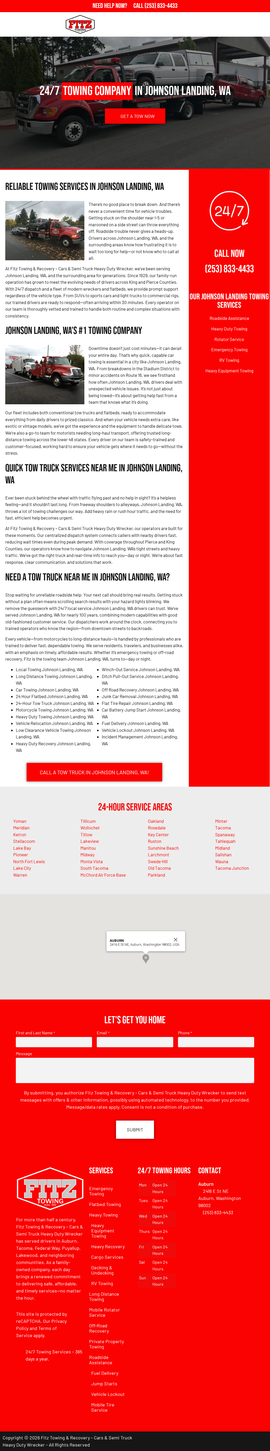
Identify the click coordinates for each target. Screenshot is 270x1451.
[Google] (246, 1441)
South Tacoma (94, 868)
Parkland (156, 874)
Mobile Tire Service (102, 1407)
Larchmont (158, 854)
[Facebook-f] (231, 1441)
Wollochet (90, 827)
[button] (145, 959)
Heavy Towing (103, 1215)
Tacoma (223, 827)
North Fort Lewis (29, 861)
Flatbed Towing (105, 1204)
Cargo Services (107, 1257)
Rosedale (157, 827)
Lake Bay (22, 848)
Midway (87, 854)
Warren (20, 874)
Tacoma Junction (232, 868)
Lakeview (89, 841)
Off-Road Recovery (99, 1328)
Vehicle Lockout (108, 1394)
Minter (221, 821)
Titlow (86, 834)
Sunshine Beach (163, 848)
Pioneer (20, 854)
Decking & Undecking (102, 1270)
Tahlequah (225, 841)
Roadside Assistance (229, 318)
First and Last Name (35, 1033)
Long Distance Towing (104, 1296)
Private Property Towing (106, 1343)
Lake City (22, 868)
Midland (222, 848)
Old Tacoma (159, 868)
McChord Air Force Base (103, 874)
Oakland (156, 821)
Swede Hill (158, 861)
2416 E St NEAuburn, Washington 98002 (219, 1198)
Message (24, 1053)
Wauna (221, 861)
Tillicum (88, 821)
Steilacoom (24, 841)
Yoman (19, 821)
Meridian (21, 827)
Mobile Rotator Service (104, 1312)
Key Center (158, 834)
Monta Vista (91, 861)
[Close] (175, 939)
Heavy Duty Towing (229, 328)
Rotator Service (229, 339)
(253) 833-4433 (229, 269)
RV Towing (229, 360)
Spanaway (225, 834)
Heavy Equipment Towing (229, 370)
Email (103, 1033)
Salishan (223, 854)
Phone (185, 1033)
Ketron (19, 834)
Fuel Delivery (104, 1373)
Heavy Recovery (108, 1246)
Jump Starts (104, 1383)
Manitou (88, 848)
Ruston (154, 841)
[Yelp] (260, 1441)
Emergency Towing (229, 349)
